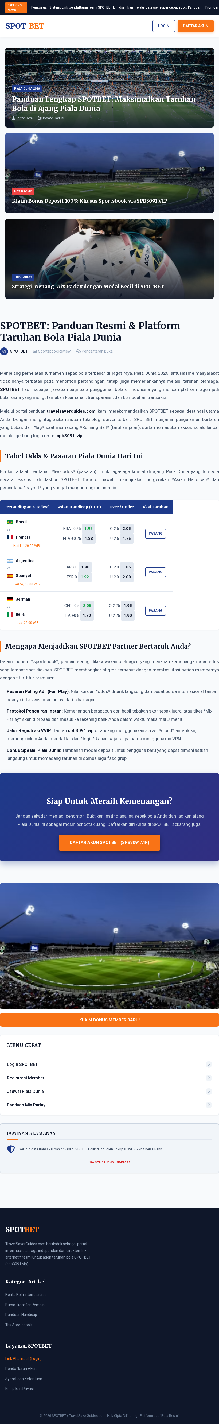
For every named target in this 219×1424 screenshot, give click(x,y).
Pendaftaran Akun (21, 1369)
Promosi (211, 7)
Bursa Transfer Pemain (25, 1305)
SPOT (24, 26)
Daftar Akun (195, 26)
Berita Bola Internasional (25, 1295)
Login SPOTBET (22, 1064)
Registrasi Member (25, 1078)
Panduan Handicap (21, 1315)
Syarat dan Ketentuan (23, 1379)
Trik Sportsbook (18, 1325)
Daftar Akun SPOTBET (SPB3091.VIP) (109, 842)
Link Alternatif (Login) (23, 1358)
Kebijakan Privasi (19, 1389)
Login (163, 26)
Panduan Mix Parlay (26, 1105)
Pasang (155, 533)
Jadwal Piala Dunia (25, 1091)
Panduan (194, 7)
